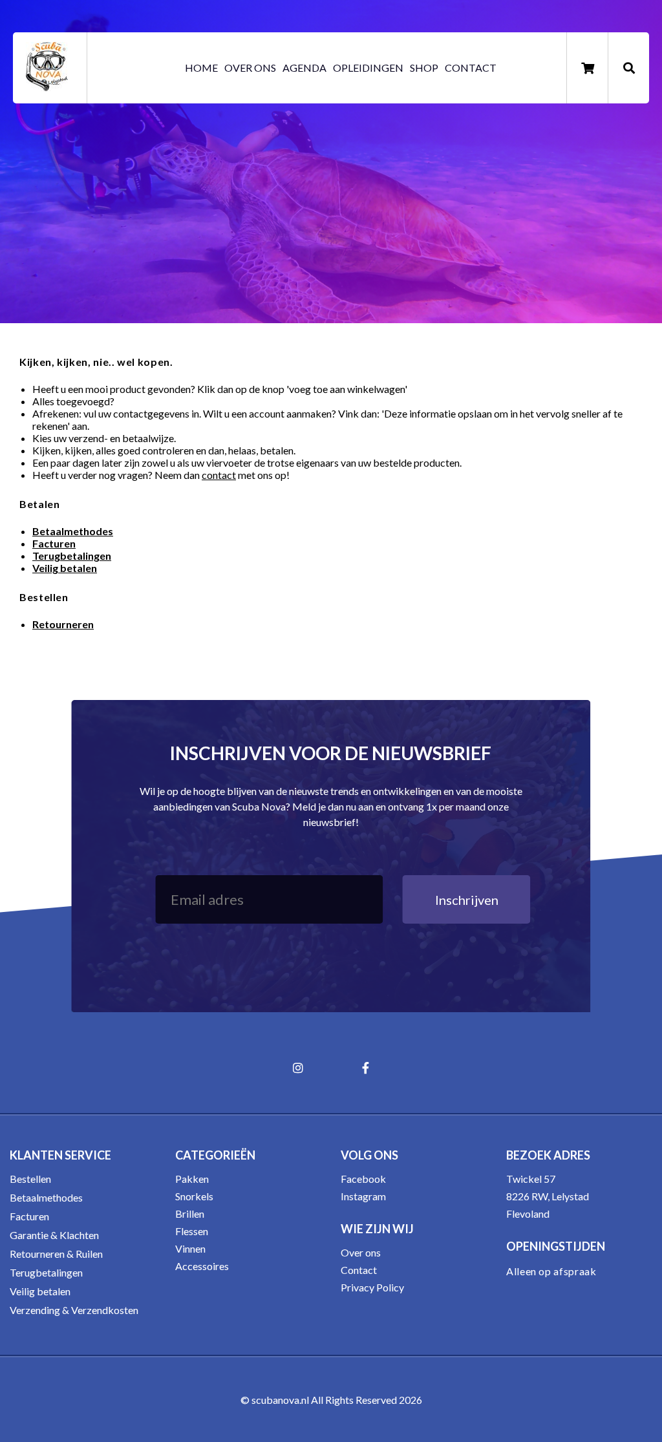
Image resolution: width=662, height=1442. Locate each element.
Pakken (192, 1178)
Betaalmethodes (46, 1197)
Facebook (363, 1178)
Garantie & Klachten (54, 1235)
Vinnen (190, 1248)
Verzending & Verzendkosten (74, 1310)
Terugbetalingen (71, 555)
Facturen (29, 1216)
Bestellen (30, 1178)
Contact (470, 67)
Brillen (189, 1213)
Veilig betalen (40, 1291)
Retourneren (63, 624)
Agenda (304, 67)
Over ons (250, 67)
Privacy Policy (372, 1287)
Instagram (363, 1196)
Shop (424, 67)
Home (201, 67)
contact (219, 475)
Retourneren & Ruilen (56, 1253)
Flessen (191, 1231)
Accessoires (202, 1266)
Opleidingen (368, 67)
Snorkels (194, 1196)
